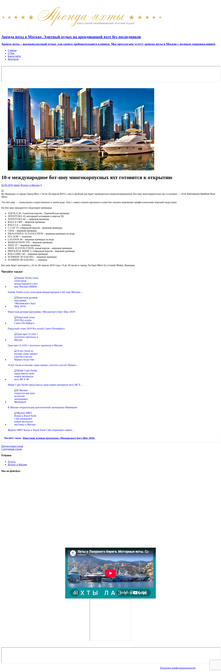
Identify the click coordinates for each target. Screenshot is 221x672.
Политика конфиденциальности (177, 668)
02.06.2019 (7, 185)
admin (17, 185)
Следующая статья (11, 449)
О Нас (11, 53)
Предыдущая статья (12, 446)
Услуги (12, 461)
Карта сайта (14, 56)
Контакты (13, 59)
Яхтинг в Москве (30, 185)
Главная (12, 50)
